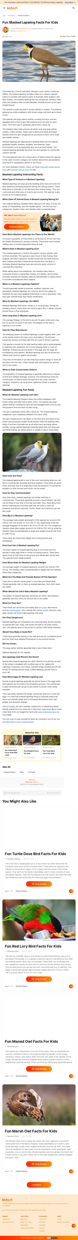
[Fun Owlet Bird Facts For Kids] (13, 739)
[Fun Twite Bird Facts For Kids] (51, 739)
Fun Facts (11, 15)
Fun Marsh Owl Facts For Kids (31, 1131)
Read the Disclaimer (13, 793)
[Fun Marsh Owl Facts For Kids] (39, 1104)
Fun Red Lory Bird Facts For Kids (33, 946)
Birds (22, 772)
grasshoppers (15, 610)
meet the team (26, 1222)
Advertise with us (8, 1222)
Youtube (42, 1231)
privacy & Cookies (63, 1222)
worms (44, 607)
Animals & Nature (10, 747)
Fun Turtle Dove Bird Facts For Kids (35, 854)
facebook (42, 1219)
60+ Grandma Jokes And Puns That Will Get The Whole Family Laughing (33, 2)
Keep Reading (40, 884)
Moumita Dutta (13, 951)
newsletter (24, 1225)
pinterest (42, 1222)
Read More (69, 2)
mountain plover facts (20, 170)
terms (59, 1219)
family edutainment (27, 1228)
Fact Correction (55, 793)
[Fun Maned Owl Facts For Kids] (39, 1015)
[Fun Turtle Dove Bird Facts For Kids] (39, 827)
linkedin (42, 1228)
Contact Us (6, 1219)
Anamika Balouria (13, 859)
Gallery (9, 80)
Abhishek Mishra (25, 28)
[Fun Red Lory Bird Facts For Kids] (39, 919)
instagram (42, 1225)
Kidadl (4, 15)
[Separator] (74, 1226)
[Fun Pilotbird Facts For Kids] (32, 739)
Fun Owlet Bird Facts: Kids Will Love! (11, 752)
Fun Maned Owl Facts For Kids (31, 1041)
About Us (24, 1219)
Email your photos (16, 227)
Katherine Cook (21, 31)
